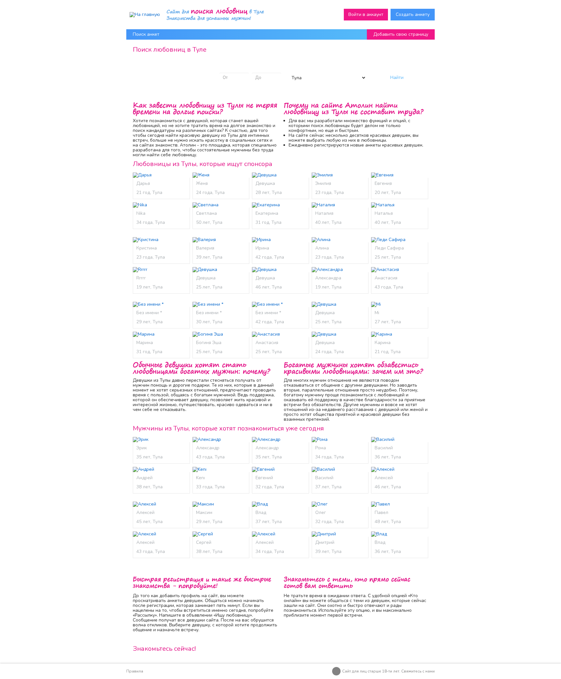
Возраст (228, 67)
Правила (134, 671)
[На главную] (145, 14)
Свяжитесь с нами (418, 671)
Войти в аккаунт (365, 14)
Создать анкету (413, 14)
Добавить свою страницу (400, 34)
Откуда (295, 67)
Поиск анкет (146, 34)
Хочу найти (151, 67)
